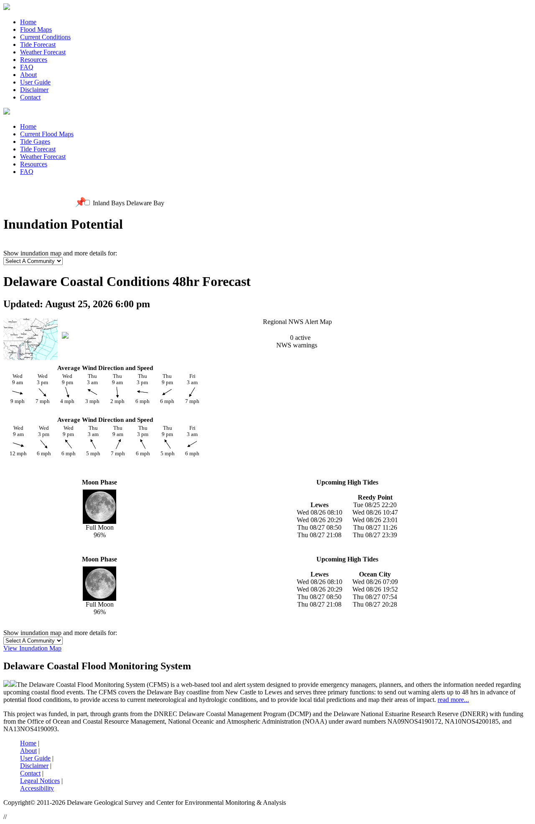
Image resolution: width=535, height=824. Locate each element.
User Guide (35, 82)
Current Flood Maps (47, 134)
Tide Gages (35, 141)
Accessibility (37, 788)
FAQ (26, 67)
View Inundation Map (32, 648)
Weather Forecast (43, 52)
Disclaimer (34, 89)
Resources (33, 59)
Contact (30, 97)
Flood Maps (36, 29)
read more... (453, 699)
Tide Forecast (38, 44)
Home (28, 22)
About (28, 74)
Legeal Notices (40, 780)
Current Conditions (45, 37)
